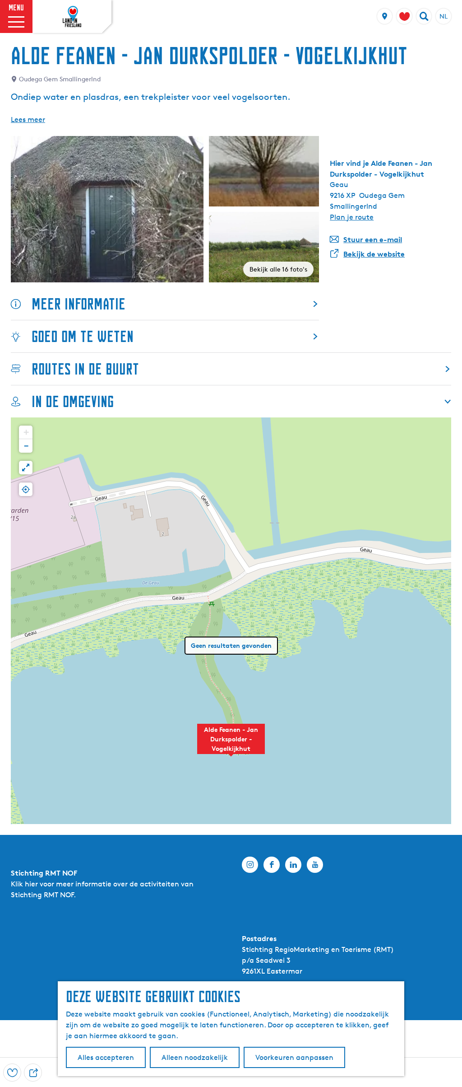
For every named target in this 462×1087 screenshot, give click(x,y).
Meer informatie (78, 304)
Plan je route (352, 217)
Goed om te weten (83, 336)
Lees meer (28, 119)
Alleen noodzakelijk (195, 1057)
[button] (231, 743)
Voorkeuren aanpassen (294, 1057)
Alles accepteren (106, 1057)
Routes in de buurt (85, 369)
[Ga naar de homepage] (72, 17)
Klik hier (24, 884)
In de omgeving (73, 401)
